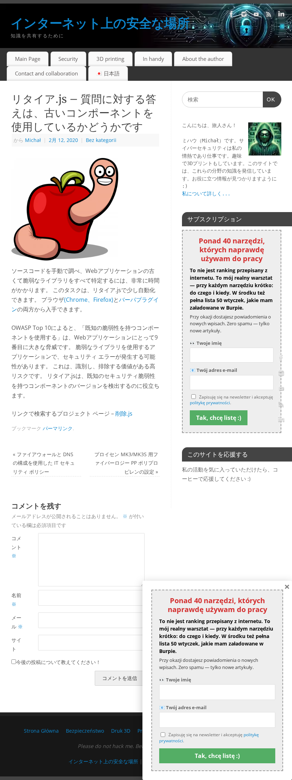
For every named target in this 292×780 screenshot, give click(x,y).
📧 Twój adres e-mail (213, 370)
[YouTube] (256, 15)
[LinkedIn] (281, 15)
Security (68, 58)
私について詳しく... (206, 193)
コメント (16, 547)
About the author (203, 58)
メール (17, 621)
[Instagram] (244, 15)
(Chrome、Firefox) (88, 300)
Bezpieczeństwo (85, 730)
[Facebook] (231, 15)
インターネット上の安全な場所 (100, 23)
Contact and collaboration (46, 73)
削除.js (123, 413)
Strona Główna (41, 730)
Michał (33, 140)
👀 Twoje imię (206, 343)
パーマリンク (58, 428)
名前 (16, 599)
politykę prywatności (210, 403)
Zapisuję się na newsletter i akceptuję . (231, 400)
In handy (153, 58)
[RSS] (269, 15)
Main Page (27, 58)
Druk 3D (120, 730)
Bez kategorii (101, 140)
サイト (16, 644)
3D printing (110, 58)
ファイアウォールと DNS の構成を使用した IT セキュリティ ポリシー (44, 463)
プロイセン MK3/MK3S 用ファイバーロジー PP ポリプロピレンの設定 (126, 463)
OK (269, 101)
